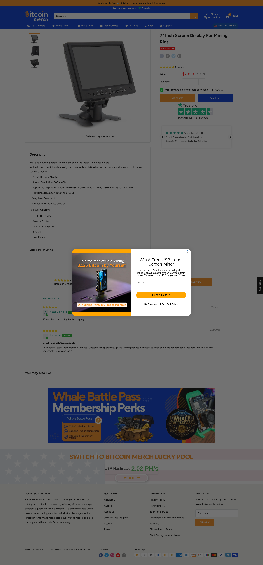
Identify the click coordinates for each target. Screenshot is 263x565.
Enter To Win (161, 295)
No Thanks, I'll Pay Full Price (161, 304)
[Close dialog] (187, 252)
